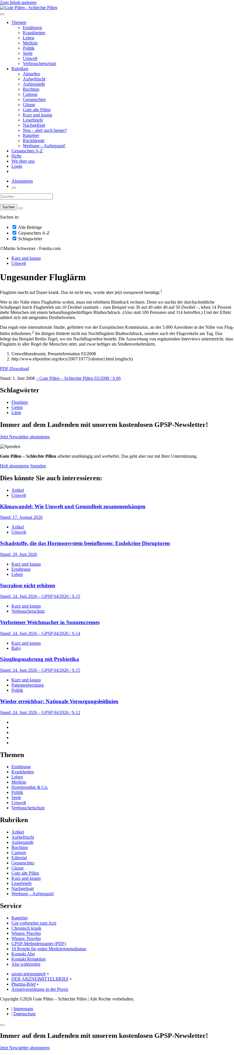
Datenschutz (24, 1013)
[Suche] (13, 188)
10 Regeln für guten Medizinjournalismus (48, 948)
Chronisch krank (26, 928)
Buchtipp (31, 89)
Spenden (38, 465)
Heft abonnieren (14, 465)
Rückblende (34, 140)
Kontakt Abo (23, 953)
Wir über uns (23, 161)
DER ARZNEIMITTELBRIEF (40, 979)
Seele (28, 53)
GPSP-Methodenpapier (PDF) (38, 943)
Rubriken (19, 68)
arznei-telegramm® (28, 973)
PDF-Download (14, 368)
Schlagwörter (29, 238)
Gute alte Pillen (37, 109)
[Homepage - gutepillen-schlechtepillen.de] (28, 7)
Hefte (16, 156)
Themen (18, 22)
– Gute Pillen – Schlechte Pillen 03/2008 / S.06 (78, 378)
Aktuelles (31, 73)
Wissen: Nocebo (26, 938)
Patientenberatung (27, 685)
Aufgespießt (34, 84)
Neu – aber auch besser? (45, 130)
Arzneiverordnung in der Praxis (39, 989)
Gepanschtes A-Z (27, 150)
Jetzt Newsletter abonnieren (25, 436)
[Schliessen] (2, 1025)
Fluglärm (19, 402)
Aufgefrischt (34, 78)
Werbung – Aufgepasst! (44, 145)
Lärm (16, 412)
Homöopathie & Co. (29, 787)
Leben (28, 37)
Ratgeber (31, 135)
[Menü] (2, 14)
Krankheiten (34, 32)
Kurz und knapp (37, 114)
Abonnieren (22, 181)
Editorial (19, 857)
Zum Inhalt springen (18, 2)
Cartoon (30, 94)
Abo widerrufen (25, 964)
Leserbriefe (33, 120)
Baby (16, 648)
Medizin (30, 43)
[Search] (20, 208)
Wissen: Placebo (26, 933)
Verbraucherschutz (39, 63)
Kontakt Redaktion (28, 959)
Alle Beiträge (29, 227)
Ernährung (32, 27)
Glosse (29, 104)
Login (16, 166)
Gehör (17, 407)
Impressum (23, 1008)
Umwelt (30, 58)
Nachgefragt (34, 125)
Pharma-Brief (23, 984)
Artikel (17, 490)
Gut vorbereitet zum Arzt (33, 923)
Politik (29, 48)
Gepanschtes (34, 99)
